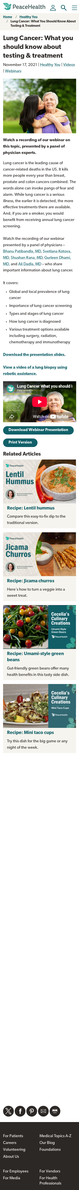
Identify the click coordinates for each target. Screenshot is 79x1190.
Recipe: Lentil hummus (30, 508)
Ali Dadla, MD (29, 264)
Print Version (20, 443)
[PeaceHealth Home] (25, 6)
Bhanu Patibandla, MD (22, 252)
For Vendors (50, 1172)
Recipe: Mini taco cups (30, 732)
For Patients (13, 1136)
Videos (69, 65)
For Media (11, 1178)
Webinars (13, 71)
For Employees (15, 1172)
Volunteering (14, 1150)
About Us (11, 1157)
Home (7, 17)
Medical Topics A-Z (55, 1136)
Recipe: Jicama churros (31, 581)
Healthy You (29, 17)
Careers (9, 1143)
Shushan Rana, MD (26, 258)
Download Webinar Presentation (38, 430)
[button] (63, 7)
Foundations (50, 1150)
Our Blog (47, 1143)
